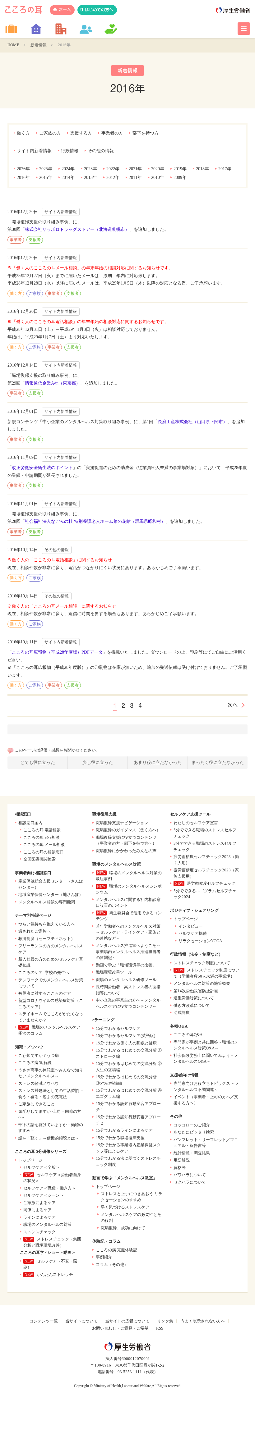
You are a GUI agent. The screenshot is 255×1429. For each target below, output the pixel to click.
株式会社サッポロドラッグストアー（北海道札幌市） (77, 229)
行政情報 (69, 150)
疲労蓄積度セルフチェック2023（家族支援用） (206, 873)
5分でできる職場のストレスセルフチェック (205, 833)
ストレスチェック (39, 1232)
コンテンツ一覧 (44, 1321)
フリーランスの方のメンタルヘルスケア (50, 948)
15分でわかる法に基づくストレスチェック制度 (128, 1161)
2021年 (135, 169)
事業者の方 (112, 133)
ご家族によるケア (39, 1202)
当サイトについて (81, 1321)
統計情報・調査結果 (192, 1153)
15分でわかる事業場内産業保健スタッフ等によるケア (128, 1148)
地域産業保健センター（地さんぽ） (50, 894)
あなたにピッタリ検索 (194, 1132)
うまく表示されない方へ (203, 1321)
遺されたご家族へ (34, 931)
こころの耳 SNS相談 (41, 837)
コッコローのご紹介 (192, 1125)
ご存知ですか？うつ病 (38, 1055)
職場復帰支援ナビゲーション (122, 822)
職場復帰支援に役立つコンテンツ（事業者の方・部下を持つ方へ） (126, 840)
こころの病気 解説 (35, 1062)
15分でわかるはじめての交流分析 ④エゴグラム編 (129, 1093)
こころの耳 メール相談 (44, 844)
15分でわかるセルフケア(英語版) (125, 1035)
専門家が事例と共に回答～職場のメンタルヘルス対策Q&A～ (206, 1045)
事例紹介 (104, 1257)
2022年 (112, 169)
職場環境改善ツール (114, 972)
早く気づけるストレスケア (125, 1207)
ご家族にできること (36, 1104)
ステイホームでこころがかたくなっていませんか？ (50, 1016)
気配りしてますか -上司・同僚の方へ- (49, 1114)
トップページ (30, 1160)
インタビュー (190, 926)
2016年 (23, 177)
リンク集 (165, 1321)
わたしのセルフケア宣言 (196, 822)
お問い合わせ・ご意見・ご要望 (120, 1328)
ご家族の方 (50, 133)
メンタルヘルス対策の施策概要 (202, 983)
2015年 (45, 177)
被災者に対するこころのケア (44, 993)
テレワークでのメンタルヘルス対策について (50, 983)
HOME (13, 45)
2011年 (135, 177)
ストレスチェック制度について (202, 963)
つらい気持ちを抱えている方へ (46, 924)
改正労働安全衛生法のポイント (42, 467)
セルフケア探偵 (192, 933)
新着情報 (38, 45)
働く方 (23, 133)
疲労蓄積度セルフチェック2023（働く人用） (206, 859)
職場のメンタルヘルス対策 (47, 1224)
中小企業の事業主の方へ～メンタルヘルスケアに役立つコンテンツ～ (128, 1003)
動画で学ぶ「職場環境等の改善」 (126, 965)
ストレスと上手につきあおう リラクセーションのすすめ (131, 1196)
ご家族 (35, 293)
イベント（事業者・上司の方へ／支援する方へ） (206, 1099)
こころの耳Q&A (188, 1034)
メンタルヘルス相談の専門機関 (46, 902)
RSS (159, 1328)
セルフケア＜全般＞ (41, 1167)
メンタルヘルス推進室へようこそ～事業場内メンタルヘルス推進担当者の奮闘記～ (128, 951)
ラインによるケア (39, 1217)
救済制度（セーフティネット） (46, 938)
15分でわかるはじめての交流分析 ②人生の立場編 (129, 1066)
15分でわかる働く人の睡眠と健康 (126, 1043)
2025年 (45, 169)
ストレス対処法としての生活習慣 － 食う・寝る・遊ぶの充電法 (51, 1093)
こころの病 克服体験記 (116, 1250)
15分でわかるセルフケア (118, 1028)
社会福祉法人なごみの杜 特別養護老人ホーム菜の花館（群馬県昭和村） (95, 521)
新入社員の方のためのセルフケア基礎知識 (50, 962)
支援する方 (81, 133)
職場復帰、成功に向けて (123, 1228)
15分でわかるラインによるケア (124, 1130)
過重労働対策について (194, 998)
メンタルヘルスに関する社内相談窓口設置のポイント (128, 902)
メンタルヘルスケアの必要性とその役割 (131, 1217)
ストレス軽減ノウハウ (38, 1083)
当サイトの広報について (127, 1321)
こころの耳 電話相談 (42, 830)
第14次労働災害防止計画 (196, 990)
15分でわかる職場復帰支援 (120, 1137)
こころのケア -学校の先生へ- (44, 972)
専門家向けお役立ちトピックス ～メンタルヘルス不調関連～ (206, 1086)
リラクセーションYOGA (200, 940)
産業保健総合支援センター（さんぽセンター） (50, 884)
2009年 (180, 177)
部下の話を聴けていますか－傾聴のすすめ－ (50, 1127)
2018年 (202, 169)
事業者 (16, 239)
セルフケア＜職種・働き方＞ (49, 1188)
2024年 (68, 169)
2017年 (224, 169)
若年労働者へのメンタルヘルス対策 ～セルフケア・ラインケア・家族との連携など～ (128, 932)
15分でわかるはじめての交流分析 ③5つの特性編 (126, 1080)
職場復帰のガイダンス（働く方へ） (128, 830)
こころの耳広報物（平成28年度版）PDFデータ (57, 652)
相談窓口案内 (30, 822)
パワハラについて (190, 1174)
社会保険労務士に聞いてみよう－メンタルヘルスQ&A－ (206, 1058)
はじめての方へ (99, 10)
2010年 (157, 177)
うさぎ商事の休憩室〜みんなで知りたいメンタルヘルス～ (50, 1073)
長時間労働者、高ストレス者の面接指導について (128, 989)
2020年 (157, 169)
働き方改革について (192, 1005)
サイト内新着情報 (34, 150)
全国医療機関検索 (39, 859)
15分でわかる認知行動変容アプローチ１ (128, 1106)
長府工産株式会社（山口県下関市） (192, 421)
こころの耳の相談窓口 (43, 852)
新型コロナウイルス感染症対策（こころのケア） (50, 1003)
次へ (233, 705)
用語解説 (182, 1160)
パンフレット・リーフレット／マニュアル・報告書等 (206, 1142)
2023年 (90, 169)
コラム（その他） (112, 1264)
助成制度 (182, 1012)
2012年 (112, 177)
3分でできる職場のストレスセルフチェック (205, 846)
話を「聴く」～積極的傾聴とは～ (48, 1138)
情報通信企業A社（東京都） (52, 383)
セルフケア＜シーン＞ (43, 1195)
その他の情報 (101, 150)
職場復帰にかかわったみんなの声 (126, 850)
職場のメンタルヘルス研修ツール (126, 979)
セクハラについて (190, 1182)
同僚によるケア (37, 1210)
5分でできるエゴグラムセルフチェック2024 (205, 893)
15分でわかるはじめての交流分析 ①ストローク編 (129, 1053)
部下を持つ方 (145, 133)
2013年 (90, 177)
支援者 (35, 239)
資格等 (180, 1167)
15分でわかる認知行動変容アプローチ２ (128, 1120)
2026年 (23, 169)
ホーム (65, 10)
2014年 (68, 177)
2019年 (180, 169)
